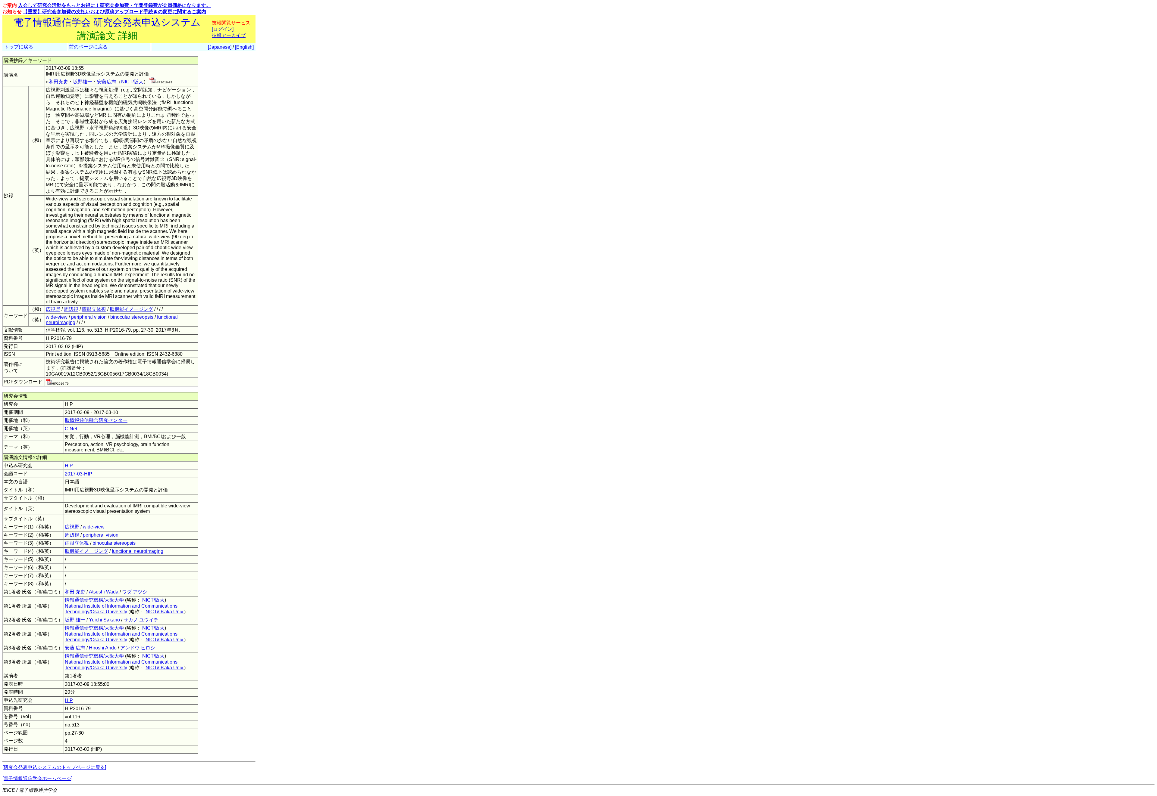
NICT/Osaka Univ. (165, 611)
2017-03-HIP (78, 473)
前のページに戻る (88, 46)
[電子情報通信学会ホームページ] (37, 778)
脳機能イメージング (131, 309)
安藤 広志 (75, 647)
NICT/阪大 (132, 81)
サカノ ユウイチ (141, 619)
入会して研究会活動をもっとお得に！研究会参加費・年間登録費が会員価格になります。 (114, 5)
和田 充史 (75, 591)
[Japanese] (219, 47)
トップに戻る (18, 46)
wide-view (56, 317)
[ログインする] (152, 81)
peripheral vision (89, 317)
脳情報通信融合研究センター (96, 420)
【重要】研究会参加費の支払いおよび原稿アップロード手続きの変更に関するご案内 (114, 11)
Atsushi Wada (103, 591)
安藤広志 (106, 81)
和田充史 (58, 81)
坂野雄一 (82, 81)
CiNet (71, 428)
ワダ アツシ (134, 591)
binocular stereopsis (131, 317)
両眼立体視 (94, 309)
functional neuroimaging (137, 551)
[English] (244, 47)
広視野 (53, 309)
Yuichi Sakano (104, 619)
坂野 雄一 (75, 619)
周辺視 (71, 309)
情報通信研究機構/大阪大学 (94, 599)
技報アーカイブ (229, 35)
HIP (69, 465)
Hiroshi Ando (103, 647)
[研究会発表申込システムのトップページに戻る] (54, 767)
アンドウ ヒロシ (137, 647)
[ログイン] (223, 29)
